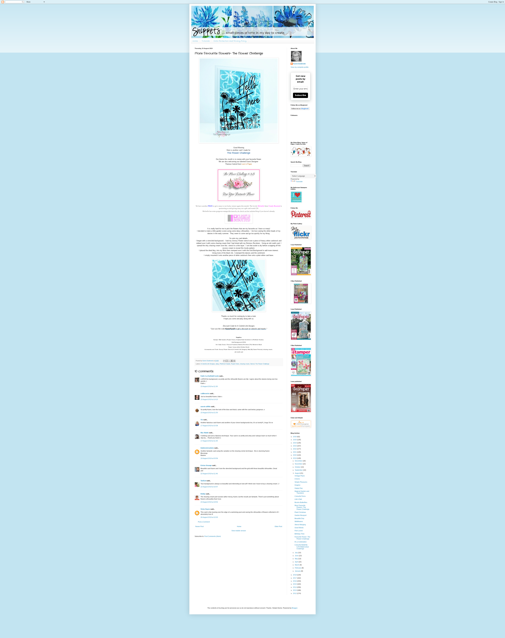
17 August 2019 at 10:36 (209, 426)
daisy (217, 364)
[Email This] (224, 360)
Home (195, 41)
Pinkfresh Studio (225, 364)
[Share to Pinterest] (234, 360)
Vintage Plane (300, 476)
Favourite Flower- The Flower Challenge (302, 538)
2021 (295, 452)
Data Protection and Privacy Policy (230, 41)
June (297, 556)
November (299, 464)
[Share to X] (229, 360)
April (297, 562)
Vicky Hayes (205, 509)
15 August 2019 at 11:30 (209, 386)
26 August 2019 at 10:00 (209, 517)
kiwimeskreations (207, 448)
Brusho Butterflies (301, 502)
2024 (295, 443)
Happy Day (299, 488)
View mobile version (238, 531)
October (298, 467)
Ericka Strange (206, 465)
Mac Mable (205, 433)
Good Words (299, 528)
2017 (295, 578)
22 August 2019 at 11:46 (209, 474)
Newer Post (199, 526)
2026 (295, 437)
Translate (299, 182)
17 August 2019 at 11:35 (209, 441)
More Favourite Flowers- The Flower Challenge (302, 507)
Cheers (297, 479)
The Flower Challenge (262, 364)
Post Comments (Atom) (212, 536)
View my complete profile (300, 67)
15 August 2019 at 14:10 (209, 399)
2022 (295, 449)
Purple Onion (235, 364)
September (299, 470)
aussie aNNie (206, 406)
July (296, 553)
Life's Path (298, 499)
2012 (295, 593)
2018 (295, 575)
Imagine (297, 485)
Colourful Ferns (300, 496)
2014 (295, 587)
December (299, 461)
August (297, 473)
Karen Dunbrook (299, 64)
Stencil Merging (300, 525)
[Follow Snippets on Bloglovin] (300, 109)
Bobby (203, 494)
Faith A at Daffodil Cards (210, 376)
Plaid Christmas (300, 512)
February (298, 568)
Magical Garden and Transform (302, 492)
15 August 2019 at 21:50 (209, 413)
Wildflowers (299, 521)
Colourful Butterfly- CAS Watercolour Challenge (302, 547)
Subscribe (300, 95)
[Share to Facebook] (232, 360)
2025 (295, 440)
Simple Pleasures (301, 482)
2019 (295, 458)
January (298, 571)
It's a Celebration (301, 542)
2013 (295, 590)
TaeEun (203, 481)
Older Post (278, 526)
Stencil (252, 364)
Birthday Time (299, 534)
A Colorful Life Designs (208, 364)
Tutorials (206, 41)
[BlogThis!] (227, 360)
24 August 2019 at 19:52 (209, 502)
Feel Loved (299, 531)
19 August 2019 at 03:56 (209, 458)
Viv (202, 420)
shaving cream (244, 364)
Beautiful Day (299, 518)
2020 (295, 455)
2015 (295, 584)
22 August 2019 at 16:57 (209, 487)
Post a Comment (204, 522)
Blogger (294, 608)
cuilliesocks (205, 393)
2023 (295, 446)
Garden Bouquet (300, 515)
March (297, 565)
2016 (295, 581)
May (296, 559)
